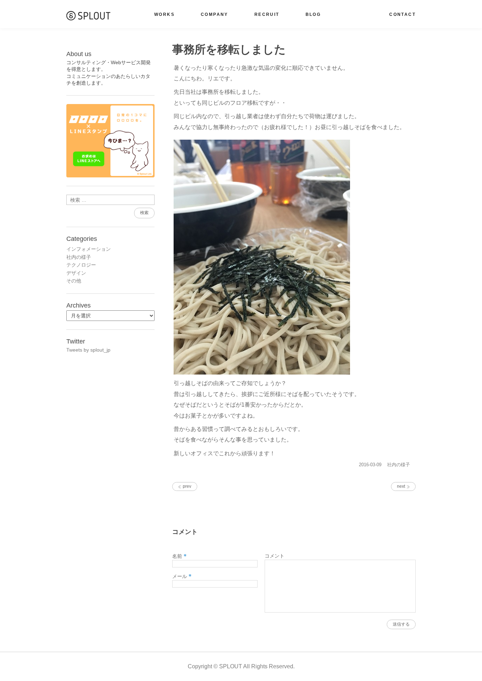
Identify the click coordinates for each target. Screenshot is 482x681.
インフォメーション (88, 249)
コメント (274, 556)
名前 (179, 556)
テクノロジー (81, 265)
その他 (73, 281)
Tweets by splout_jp (88, 350)
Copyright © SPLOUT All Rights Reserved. (241, 666)
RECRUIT (266, 14)
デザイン (76, 273)
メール (182, 576)
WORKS (164, 14)
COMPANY (214, 14)
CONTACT (402, 14)
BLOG (313, 14)
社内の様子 (398, 464)
